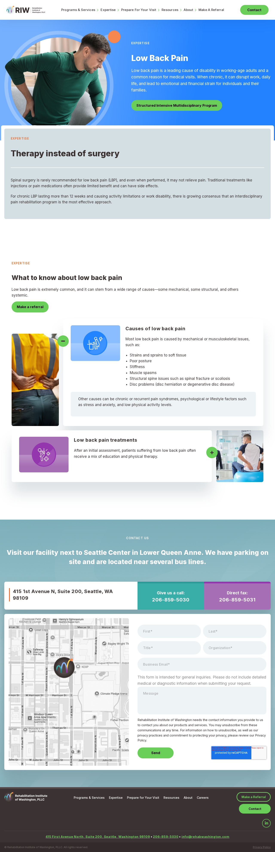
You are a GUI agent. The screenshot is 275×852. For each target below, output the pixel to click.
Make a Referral (253, 797)
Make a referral (30, 307)
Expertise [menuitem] (108, 10)
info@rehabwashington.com (205, 836)
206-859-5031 (237, 599)
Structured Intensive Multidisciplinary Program (176, 105)
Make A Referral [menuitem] (211, 10)
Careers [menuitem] (203, 797)
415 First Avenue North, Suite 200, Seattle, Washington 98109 (98, 836)
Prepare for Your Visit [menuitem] (143, 797)
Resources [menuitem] (170, 10)
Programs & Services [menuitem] (78, 10)
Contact (254, 10)
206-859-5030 (171, 599)
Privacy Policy (262, 847)
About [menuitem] (188, 10)
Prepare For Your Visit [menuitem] (138, 10)
